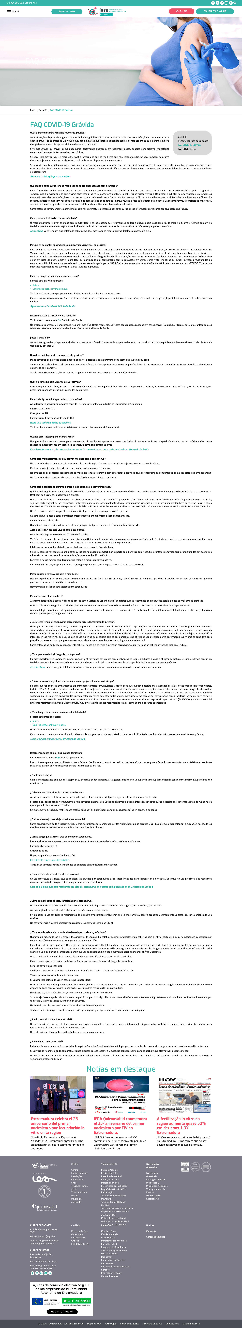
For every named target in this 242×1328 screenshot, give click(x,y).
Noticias (150, 1225)
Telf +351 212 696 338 (41, 1268)
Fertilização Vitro (109, 1173)
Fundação (151, 1231)
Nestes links (36, 231)
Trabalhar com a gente (79, 1188)
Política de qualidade (76, 1200)
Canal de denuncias (155, 1236)
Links (74, 1182)
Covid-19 (43, 110)
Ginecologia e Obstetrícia (152, 1166)
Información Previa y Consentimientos (111, 1275)
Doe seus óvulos (109, 1253)
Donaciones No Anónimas (114, 1240)
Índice (33, 110)
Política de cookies (129, 1323)
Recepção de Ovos (110, 1179)
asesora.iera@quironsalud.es (44, 1240)
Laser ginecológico (155, 1179)
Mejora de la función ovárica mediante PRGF (115, 1213)
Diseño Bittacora (191, 1323)
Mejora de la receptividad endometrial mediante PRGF (115, 1220)
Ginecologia (152, 1173)
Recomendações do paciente (193, 140)
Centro (74, 1164)
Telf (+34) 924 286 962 (42, 1243)
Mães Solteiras (108, 1237)
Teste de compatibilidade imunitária (113, 1197)
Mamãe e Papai (108, 1231)
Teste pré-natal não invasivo (155, 1191)
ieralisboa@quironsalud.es (43, 1265)
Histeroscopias (153, 1195)
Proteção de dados (152, 1323)
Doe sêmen (106, 1257)
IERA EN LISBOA (68, 11)
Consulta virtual (109, 1244)
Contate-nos (31, 2)
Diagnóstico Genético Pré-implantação (113, 1191)
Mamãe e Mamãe (109, 1234)
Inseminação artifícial (111, 1176)
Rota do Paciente (109, 1169)
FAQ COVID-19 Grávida (189, 145)
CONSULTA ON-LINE (215, 11)
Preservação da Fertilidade (114, 1186)
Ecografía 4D (152, 1198)
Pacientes (106, 1225)
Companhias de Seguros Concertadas (113, 1262)
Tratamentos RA (109, 1164)
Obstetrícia (151, 1176)
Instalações (76, 1176)
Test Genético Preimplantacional (117, 1208)
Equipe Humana (79, 1173)
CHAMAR (181, 11)
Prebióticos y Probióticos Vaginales (157, 1184)
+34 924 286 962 (15, 2)
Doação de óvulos (110, 1182)
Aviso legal (110, 1323)
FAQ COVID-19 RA (187, 149)
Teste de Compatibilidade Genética (113, 1204)
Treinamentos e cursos (79, 1194)
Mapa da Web (94, 1323)
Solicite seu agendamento (114, 1250)
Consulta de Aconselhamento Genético (115, 1268)
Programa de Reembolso (113, 1247)
